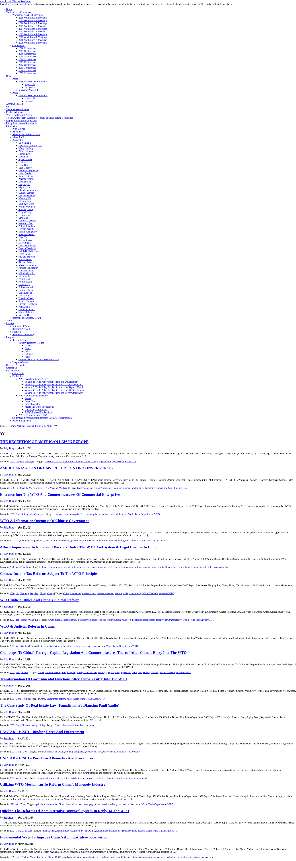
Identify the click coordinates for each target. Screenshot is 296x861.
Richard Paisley (26, 262)
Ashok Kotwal (25, 287)
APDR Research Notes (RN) (32, 415)
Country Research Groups (31, 342)
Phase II (16, 92)
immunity (121, 751)
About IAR (17, 131)
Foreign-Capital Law (87, 672)
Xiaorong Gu (24, 201)
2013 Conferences (27, 62)
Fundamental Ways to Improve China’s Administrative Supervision (53, 837)
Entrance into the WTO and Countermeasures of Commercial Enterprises (60, 494)
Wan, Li (20, 830)
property (136, 751)
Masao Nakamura (27, 265)
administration (48, 830)
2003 (12, 699)
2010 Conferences (27, 70)
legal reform (149, 619)
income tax (75, 593)
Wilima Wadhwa (26, 206)
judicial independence (65, 619)
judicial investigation (88, 619)
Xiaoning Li (24, 276)
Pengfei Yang (24, 212)
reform (118, 593)
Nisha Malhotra (26, 312)
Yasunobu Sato (25, 223)
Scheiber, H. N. (40, 488)
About (9, 320)
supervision (194, 857)
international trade (147, 567)
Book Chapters (32, 401)
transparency (131, 540)
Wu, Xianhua (22, 646)
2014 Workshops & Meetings (32, 28)
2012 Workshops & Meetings (32, 34)
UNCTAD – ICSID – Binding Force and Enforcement (42, 732)
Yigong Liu (24, 187)
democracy (159, 857)
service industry (109, 804)
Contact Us (11, 368)
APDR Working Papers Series (33, 379)
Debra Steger (24, 242)
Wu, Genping (22, 540)
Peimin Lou (24, 279)
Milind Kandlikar (26, 309)
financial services (74, 804)
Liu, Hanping (22, 593)
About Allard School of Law (26, 134)
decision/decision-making (140, 857)
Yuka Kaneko (25, 292)
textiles (130, 804)
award (61, 751)
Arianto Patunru (26, 179)
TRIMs (154, 672)
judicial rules (136, 619)
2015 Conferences (27, 56)
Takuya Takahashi (27, 248)
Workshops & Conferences (19, 12)
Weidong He (24, 198)
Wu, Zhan (20, 804)
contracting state (94, 751)
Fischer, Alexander (15, 112)
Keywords (30, 84)
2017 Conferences (27, 51)
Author (49, 426)
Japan (27, 356)
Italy (95, 461)
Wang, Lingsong (38, 857)
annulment (43, 778)
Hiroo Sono (24, 254)
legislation (126, 672)
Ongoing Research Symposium (21, 120)
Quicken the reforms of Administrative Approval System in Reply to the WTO (64, 811)
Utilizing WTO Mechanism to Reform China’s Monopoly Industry (52, 784)
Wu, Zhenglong (23, 567)
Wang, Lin (33, 619)
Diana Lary (24, 284)
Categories (30, 87)
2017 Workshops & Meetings (32, 20)
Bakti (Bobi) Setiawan (29, 251)
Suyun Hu (23, 156)
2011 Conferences (27, 67)
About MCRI (18, 137)
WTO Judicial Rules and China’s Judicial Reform (39, 600)
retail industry (120, 514)
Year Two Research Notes (19, 115)
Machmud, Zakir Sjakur (30, 145)
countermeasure (61, 514)
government (76, 540)
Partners (10, 323)
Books (28, 398)
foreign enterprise (89, 514)
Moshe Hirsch (25, 295)
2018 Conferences (27, 48)
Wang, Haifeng (25, 148)
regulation (182, 857)
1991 (12, 461)
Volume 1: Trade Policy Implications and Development (51, 381)
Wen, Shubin (22, 672)
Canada (28, 345)
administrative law (111, 857)
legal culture (105, 461)
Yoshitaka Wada (26, 204)
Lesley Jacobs (25, 162)
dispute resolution (70, 725)
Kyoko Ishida (25, 159)
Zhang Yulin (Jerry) (27, 231)
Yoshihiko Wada (26, 234)
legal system (118, 461)
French (88, 461)
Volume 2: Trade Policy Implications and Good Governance (54, 384)
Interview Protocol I (28, 90)
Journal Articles (32, 404)
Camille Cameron (27, 220)
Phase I (15, 79)
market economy (129, 830)
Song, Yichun (22, 857)
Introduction (12, 126)
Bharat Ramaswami (28, 190)
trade (196, 567)
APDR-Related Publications (38, 412)
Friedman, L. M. (24, 488)
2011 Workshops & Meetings (32, 37)
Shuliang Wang (25, 209)
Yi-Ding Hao (24, 315)
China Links (18, 373)
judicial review (121, 619)
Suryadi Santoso (26, 192)
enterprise (75, 514)
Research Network (21, 329)
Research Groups (20, 340)
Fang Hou (23, 165)
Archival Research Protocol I (32, 81)
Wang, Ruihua (23, 699)
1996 (12, 488)
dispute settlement (72, 567)
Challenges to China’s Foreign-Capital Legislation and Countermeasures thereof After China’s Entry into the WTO (93, 653)
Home (9, 9)
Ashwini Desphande (28, 170)
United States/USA (177, 488)
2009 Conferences (27, 73)
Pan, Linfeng (22, 514)
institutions (114, 830)
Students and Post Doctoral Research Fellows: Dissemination (42, 418)
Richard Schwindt (27, 256)
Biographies (18, 140)
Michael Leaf (24, 181)
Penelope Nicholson (28, 267)
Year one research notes (17, 109)
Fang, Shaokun (23, 725)
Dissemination (13, 370)
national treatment (105, 593)
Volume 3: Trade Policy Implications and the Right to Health (54, 387)
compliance (79, 751)
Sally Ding (9, 448)
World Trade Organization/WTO (144, 514)
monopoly (88, 804)
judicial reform (106, 619)
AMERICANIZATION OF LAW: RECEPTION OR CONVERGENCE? (56, 468)
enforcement (109, 751)
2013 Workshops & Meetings (32, 31)
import (135, 567)
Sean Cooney (25, 167)
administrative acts (92, 857)
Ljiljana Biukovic (26, 195)
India (27, 351)
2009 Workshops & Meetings (32, 42)
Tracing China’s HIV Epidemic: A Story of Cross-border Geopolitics (39, 117)
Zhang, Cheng (47, 593)
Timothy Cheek (26, 298)
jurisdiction (75, 778)
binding (69, 751)
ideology (102, 672)
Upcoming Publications (36, 409)
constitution (51, 540)
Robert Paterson (26, 176)
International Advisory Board (26, 317)
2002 (12, 540)
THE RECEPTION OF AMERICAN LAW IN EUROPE (44, 442)
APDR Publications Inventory (33, 395)
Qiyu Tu (22, 237)
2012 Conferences (27, 65)
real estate (89, 725)
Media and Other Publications (39, 406)
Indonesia (29, 354)
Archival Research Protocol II (32, 95)
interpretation (62, 778)
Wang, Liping (38, 725)
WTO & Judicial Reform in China (27, 626)
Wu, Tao (34, 593)
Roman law (130, 461)
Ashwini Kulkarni (27, 226)
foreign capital (68, 672)
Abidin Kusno (25, 281)
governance (63, 540)
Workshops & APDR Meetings (27, 15)
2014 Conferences (27, 59)
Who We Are (18, 129)
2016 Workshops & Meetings (32, 23)
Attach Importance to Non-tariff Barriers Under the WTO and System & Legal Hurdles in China (78, 547)
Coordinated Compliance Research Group (38, 359)
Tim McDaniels (26, 270)
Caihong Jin (24, 154)
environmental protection (105, 567)
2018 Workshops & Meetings (32, 17)
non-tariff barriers (166, 567)
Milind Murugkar (26, 273)
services (122, 804)
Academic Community (23, 334)
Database (10, 76)
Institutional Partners (22, 326)
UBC (8, 106)
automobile (52, 804)
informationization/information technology (103, 540)
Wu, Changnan (37, 514)
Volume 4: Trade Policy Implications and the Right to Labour (54, 390)
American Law (52, 461)
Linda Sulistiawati (27, 245)
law (82, 725)
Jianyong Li (24, 184)
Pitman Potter (25, 259)
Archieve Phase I (14, 104)
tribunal (143, 778)
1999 (12, 514)
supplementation (124, 778)
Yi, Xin (28, 830)
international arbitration (130, 488)
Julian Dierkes (25, 173)
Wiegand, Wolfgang (25, 461)
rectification (109, 778)
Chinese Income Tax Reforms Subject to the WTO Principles (49, 574)
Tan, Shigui (21, 619)
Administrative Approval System (72, 830)
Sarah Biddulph (26, 301)
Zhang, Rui (53, 857)
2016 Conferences (27, 53)
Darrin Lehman (25, 290)
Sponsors (16, 331)
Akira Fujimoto (25, 151)
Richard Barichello (27, 304)
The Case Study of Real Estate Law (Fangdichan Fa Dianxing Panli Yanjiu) (59, 705)
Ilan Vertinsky (25, 240)
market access (106, 514)
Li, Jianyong (24, 142)
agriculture (40, 804)
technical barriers (184, 567)
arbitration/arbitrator (47, 751)
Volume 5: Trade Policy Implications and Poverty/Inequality (54, 393)
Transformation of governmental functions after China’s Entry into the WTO (63, 679)
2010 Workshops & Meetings (32, 40)
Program (10, 337)
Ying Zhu (23, 217)
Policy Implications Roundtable (21, 123)
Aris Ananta (24, 306)
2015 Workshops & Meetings (32, 26)
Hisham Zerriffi (26, 229)
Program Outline (20, 362)
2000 (12, 567)
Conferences (18, 45)
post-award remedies (92, 778)
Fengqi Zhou (24, 215)
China (28, 348)
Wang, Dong (22, 751)
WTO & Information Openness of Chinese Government (44, 521)
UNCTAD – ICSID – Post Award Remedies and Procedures (46, 758)
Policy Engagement (21, 420)
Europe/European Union (72, 461)
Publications (18, 376)
